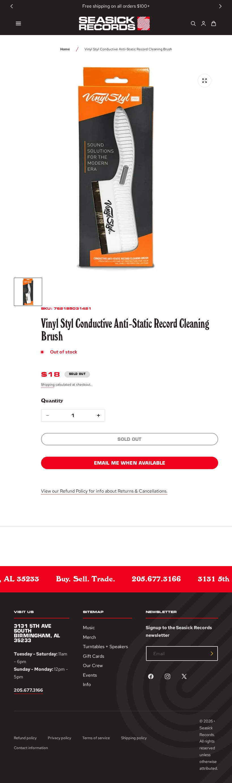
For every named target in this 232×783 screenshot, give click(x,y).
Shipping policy (134, 737)
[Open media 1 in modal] (204, 80)
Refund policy (25, 737)
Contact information (31, 747)
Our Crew (93, 665)
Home (65, 49)
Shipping (48, 384)
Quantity (52, 400)
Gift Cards (93, 656)
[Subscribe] (212, 653)
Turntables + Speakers (105, 647)
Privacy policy (59, 737)
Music (89, 628)
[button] (18, 23)
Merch (89, 637)
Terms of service (96, 737)
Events (90, 675)
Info (87, 684)
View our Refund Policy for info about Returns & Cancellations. (104, 491)
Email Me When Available (130, 463)
